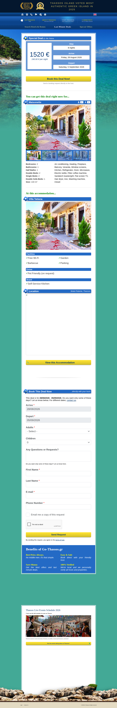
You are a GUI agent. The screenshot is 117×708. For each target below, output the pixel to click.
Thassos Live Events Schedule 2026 (43, 610)
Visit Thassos (68, 20)
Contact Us (26, 705)
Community (87, 20)
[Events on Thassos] (58, 626)
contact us (71, 400)
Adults (30, 427)
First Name (33, 469)
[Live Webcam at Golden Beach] (36, 14)
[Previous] (31, 128)
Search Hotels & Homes (35, 27)
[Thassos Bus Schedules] (27, 14)
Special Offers (86, 27)
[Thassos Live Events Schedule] (45, 14)
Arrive (30, 405)
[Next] (86, 128)
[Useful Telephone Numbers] (31, 14)
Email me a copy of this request (47, 514)
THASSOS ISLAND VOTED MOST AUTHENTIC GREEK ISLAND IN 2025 (72, 6)
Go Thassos (30, 20)
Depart (30, 416)
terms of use (59, 540)
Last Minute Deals (62, 27)
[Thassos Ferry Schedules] (22, 14)
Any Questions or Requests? (42, 449)
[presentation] (44, 524)
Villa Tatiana (35, 199)
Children (30, 438)
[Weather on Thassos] (40, 14)
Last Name (33, 480)
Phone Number (35, 503)
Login (21, 705)
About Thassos (49, 20)
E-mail (30, 492)
